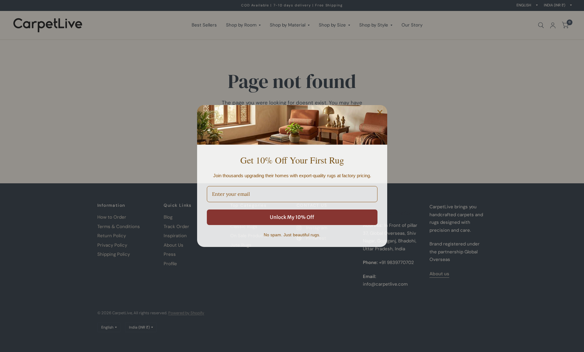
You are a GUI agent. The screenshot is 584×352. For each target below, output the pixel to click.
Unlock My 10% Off (292, 217)
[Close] (380, 112)
